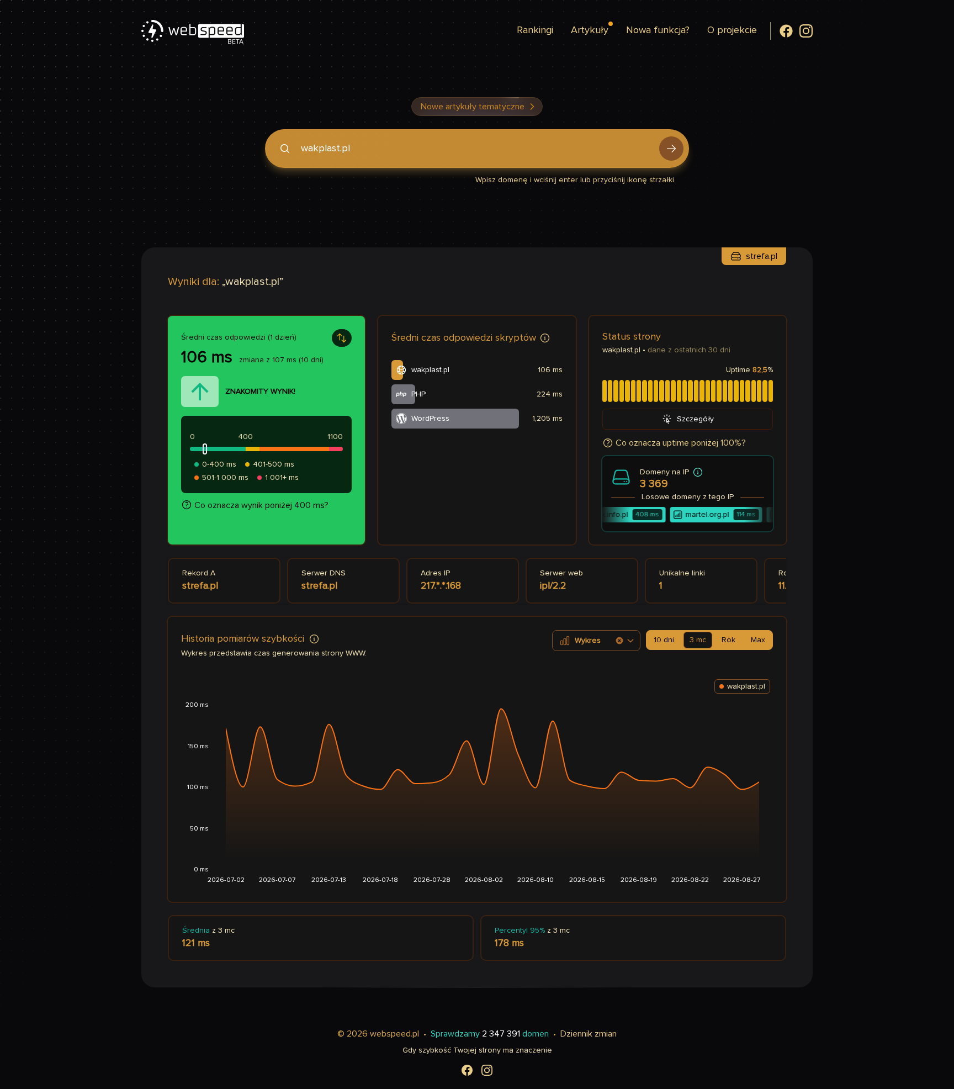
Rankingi (535, 30)
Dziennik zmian (588, 1033)
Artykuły (589, 30)
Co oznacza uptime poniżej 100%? (681, 442)
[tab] (664, 640)
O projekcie (732, 30)
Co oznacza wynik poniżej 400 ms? (261, 505)
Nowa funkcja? (658, 30)
